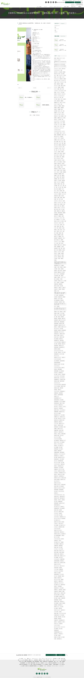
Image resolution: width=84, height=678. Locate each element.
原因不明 (55, 163)
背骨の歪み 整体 (63, 384)
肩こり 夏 (64, 418)
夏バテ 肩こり (56, 406)
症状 (54, 141)
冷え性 (60, 222)
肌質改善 (62, 151)
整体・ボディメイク (56, 136)
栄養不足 (55, 229)
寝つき (63, 222)
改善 (63, 126)
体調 (63, 190)
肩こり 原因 (63, 352)
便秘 (60, 226)
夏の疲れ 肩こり (60, 577)
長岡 (60, 97)
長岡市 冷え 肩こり (56, 496)
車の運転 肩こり (56, 540)
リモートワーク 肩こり (57, 625)
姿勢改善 (62, 253)
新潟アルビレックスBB (57, 73)
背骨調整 (62, 542)
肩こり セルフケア (56, 328)
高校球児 (63, 175)
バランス (55, 114)
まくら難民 (63, 168)
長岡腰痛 (64, 124)
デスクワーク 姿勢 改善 (57, 386)
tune (65, 134)
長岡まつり (55, 474)
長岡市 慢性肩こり (62, 391)
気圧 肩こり (61, 335)
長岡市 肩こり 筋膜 (56, 435)
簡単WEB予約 (77, 2)
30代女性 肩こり (62, 601)
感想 (63, 185)
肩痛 (58, 178)
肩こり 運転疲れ (62, 442)
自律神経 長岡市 (60, 501)
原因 (62, 143)
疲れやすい (55, 119)
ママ (54, 243)
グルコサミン (56, 200)
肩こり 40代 (62, 574)
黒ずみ (58, 122)
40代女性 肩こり (61, 633)
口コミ (61, 185)
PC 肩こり (64, 406)
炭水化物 (61, 190)
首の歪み (55, 234)
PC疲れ (59, 268)
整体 (18, 84)
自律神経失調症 (61, 214)
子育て (58, 190)
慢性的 (63, 192)
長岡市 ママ (61, 455)
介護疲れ (59, 253)
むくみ (60, 143)
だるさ (63, 236)
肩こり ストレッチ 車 (61, 469)
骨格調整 (60, 236)
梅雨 (56, 316)
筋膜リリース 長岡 (56, 285)
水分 (54, 219)
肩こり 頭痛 (62, 462)
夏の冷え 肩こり (56, 408)
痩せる (62, 158)
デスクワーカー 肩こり (57, 464)
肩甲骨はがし (59, 352)
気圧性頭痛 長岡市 (62, 360)
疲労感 (64, 117)
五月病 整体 (64, 270)
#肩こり (31, 115)
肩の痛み (59, 151)
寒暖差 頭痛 (59, 272)
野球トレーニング (56, 97)
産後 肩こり (55, 433)
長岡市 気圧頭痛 (56, 347)
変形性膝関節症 (59, 134)
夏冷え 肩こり (60, 418)
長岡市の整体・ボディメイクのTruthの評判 (59, 64)
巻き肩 (57, 243)
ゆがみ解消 (55, 185)
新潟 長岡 (55, 369)
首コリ (55, 306)
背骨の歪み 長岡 (56, 567)
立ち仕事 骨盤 (56, 275)
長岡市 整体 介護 (56, 630)
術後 (62, 187)
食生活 (55, 182)
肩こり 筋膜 (62, 364)
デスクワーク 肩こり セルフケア (58, 494)
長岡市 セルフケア (62, 416)
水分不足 (62, 221)
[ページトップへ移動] (67, 655)
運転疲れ (62, 258)
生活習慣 (58, 156)
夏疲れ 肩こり (56, 581)
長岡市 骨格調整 (60, 369)
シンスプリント (59, 202)
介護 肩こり (64, 287)
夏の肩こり (55, 425)
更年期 (55, 246)
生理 (58, 175)
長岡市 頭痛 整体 (62, 452)
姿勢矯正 (55, 175)
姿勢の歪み (55, 499)
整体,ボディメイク (59, 58)
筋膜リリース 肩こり (56, 442)
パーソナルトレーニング (61, 95)
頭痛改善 (55, 277)
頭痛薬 (58, 226)
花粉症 (61, 224)
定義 (54, 143)
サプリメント (60, 200)
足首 (58, 139)
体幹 (56, 187)
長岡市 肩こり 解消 (56, 377)
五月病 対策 (55, 280)
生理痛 (55, 199)
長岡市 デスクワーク (61, 423)
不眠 (65, 82)
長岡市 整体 (55, 238)
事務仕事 (55, 204)
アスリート (55, 151)
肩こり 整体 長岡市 (56, 360)
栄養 (55, 30)
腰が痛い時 (58, 100)
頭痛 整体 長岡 (60, 545)
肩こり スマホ (56, 511)
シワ (58, 124)
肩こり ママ (55, 460)
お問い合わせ (63, 68)
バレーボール (63, 207)
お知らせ (56, 31)
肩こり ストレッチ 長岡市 (57, 413)
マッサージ (58, 92)
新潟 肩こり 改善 (64, 477)
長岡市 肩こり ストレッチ (62, 325)
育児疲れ (59, 635)
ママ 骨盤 (65, 280)
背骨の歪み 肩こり (56, 333)
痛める (63, 160)
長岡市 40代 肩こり (62, 496)
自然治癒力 (62, 182)
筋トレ (58, 224)
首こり (55, 190)
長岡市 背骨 (59, 618)
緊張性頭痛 (59, 234)
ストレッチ (55, 87)
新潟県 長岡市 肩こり (61, 347)
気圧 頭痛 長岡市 (64, 330)
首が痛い (55, 126)
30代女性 (64, 161)
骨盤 (60, 102)
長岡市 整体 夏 (59, 450)
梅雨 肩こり (59, 389)
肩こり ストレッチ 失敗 (57, 462)
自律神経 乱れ (56, 469)
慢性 (61, 109)
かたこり (63, 131)
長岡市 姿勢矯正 (56, 503)
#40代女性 (38, 115)
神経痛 (61, 197)
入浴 (63, 224)
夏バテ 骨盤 (55, 457)
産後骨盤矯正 (58, 246)
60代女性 (63, 163)
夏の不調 (62, 538)
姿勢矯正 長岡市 (62, 559)
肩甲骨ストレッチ (56, 396)
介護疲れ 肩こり (61, 543)
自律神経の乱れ (60, 238)
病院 (65, 192)
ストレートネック (56, 217)
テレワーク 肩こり (62, 377)
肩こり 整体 (63, 272)
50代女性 (61, 165)
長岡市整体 (62, 107)
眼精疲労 (63, 241)
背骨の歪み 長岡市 (56, 399)
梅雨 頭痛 (59, 330)
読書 (65, 221)
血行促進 (55, 180)
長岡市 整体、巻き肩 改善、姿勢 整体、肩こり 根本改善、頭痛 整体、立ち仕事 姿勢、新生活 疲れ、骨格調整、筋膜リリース (60, 262)
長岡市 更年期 (61, 340)
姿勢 (54, 80)
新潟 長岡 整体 (56, 345)
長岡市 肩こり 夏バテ (61, 503)
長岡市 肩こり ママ (61, 345)
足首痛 (61, 85)
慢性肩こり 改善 (56, 547)
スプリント (62, 114)
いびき (64, 229)
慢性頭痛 (55, 311)
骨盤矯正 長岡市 (56, 430)
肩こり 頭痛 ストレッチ (57, 520)
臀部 (54, 161)
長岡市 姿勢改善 (56, 323)
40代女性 (64, 170)
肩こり (55, 75)
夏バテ (55, 231)
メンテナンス (56, 146)
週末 (58, 221)
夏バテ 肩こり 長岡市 (56, 594)
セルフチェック (56, 222)
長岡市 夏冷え (61, 408)
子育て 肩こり (56, 372)
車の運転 (58, 306)
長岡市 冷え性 (62, 464)
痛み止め (55, 221)
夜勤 (54, 209)
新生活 (62, 243)
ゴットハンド (58, 182)
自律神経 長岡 (56, 545)
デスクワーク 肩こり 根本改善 (58, 438)
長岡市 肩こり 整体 (56, 321)
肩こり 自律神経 (56, 447)
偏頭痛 (64, 197)
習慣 (57, 192)
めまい (58, 126)
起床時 (64, 200)
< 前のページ (20, 87)
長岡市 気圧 (60, 623)
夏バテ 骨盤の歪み (56, 440)
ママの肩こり (56, 523)
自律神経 (63, 156)
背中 (65, 90)
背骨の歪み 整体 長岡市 (57, 362)
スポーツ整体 (62, 73)
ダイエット (55, 95)
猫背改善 (55, 577)
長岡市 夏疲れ (60, 586)
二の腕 (55, 82)
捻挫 (62, 97)
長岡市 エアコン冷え (60, 428)
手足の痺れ (55, 212)
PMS (57, 199)
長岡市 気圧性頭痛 (60, 394)
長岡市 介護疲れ (63, 433)
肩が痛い (61, 153)
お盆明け (60, 611)
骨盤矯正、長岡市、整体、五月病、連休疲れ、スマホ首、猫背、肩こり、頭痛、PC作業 (60, 293)
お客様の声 (61, 136)
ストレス (61, 217)
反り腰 (63, 209)
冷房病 (55, 638)
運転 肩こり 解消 (56, 550)
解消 (64, 141)
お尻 (60, 178)
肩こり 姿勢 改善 (61, 486)
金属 (62, 199)
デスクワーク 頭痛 (60, 298)
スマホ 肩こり (60, 406)
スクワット (63, 148)
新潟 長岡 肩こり (61, 372)
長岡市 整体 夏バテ (56, 459)
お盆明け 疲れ (56, 591)
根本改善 (55, 207)
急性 (58, 153)
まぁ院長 (60, 603)
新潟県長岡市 (56, 325)
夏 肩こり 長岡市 (56, 552)
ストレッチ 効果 (56, 569)
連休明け (58, 282)
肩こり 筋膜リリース (60, 445)
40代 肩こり (59, 499)
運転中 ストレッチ (61, 550)
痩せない (65, 165)
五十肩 (55, 100)
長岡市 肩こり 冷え (63, 479)
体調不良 (55, 153)
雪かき (55, 170)
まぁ (63, 596)
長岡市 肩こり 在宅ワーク (57, 533)
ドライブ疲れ (61, 606)
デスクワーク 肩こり (56, 391)
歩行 (63, 146)
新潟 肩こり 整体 (56, 486)
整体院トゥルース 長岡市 (57, 572)
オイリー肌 (55, 124)
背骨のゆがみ (59, 163)
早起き (61, 229)
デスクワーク (60, 75)
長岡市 (55, 58)
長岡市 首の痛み (63, 484)
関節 (62, 173)
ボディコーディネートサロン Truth (58, 350)
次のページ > (49, 87)
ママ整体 (62, 246)
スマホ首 (63, 219)
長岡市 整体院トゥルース (57, 265)
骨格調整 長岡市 (56, 411)
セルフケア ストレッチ (57, 382)
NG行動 (55, 260)
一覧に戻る (34, 87)
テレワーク (59, 251)
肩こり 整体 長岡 (61, 467)
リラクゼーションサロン (57, 129)
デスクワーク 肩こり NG (57, 538)
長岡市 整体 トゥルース (62, 440)
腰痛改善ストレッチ (56, 102)
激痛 (57, 209)
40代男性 (55, 160)
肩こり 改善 (55, 418)
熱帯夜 (63, 591)
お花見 (55, 226)
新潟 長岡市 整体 (56, 401)
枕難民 (58, 197)
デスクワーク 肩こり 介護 (62, 613)
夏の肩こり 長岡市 (61, 552)
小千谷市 (65, 75)
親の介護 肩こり (63, 533)
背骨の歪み (61, 311)
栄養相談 (59, 107)
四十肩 (61, 170)
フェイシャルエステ (61, 90)
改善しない (59, 207)
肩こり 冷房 (63, 616)
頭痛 (62, 119)
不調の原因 (63, 180)
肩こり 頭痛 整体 (56, 596)
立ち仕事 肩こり (56, 472)
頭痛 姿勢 (60, 567)
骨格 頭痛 (55, 298)
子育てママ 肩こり (61, 523)
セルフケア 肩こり (56, 516)
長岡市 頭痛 (55, 330)
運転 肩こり (63, 357)
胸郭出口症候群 (60, 212)
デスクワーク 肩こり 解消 (57, 342)
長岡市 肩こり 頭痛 (56, 555)
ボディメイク (57, 28)
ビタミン (60, 192)
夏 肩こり (55, 443)
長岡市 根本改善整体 (56, 560)
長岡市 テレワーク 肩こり (57, 482)
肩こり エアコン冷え (61, 491)
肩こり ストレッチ (56, 355)
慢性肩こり (60, 287)
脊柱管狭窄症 (56, 173)
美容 (63, 80)
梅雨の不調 (55, 318)
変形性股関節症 (56, 214)
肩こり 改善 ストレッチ (62, 525)
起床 (59, 209)
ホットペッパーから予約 (70, 2)
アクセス (60, 68)
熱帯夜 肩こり (56, 589)
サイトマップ (61, 665)
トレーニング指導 (62, 121)
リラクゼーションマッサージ (57, 131)
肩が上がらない (59, 160)
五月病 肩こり (56, 289)
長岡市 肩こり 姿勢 (56, 601)
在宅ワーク (55, 251)
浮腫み (63, 112)
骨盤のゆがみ (56, 168)
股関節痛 (64, 212)
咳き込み (55, 202)
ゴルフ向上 (63, 102)
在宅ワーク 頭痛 (60, 270)
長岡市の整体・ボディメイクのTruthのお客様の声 (60, 66)
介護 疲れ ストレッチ (62, 555)
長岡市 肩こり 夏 (56, 420)
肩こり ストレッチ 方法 (57, 579)
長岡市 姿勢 (59, 343)
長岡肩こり (55, 109)
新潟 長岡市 (63, 374)
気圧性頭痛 (62, 316)
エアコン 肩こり (56, 513)
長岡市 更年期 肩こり (56, 574)
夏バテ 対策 (60, 628)
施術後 (57, 141)
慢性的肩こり (58, 219)
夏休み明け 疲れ (63, 584)
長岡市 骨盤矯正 (61, 489)
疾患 (54, 156)
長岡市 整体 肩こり (59, 638)
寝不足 (58, 231)
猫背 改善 (63, 499)
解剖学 (57, 295)
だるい (62, 141)
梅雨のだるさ (63, 318)
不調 (64, 139)
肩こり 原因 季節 (56, 543)
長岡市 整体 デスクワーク (62, 472)
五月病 (58, 229)
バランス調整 (56, 148)
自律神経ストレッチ (56, 416)
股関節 (55, 134)
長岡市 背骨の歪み (56, 403)
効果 (59, 141)
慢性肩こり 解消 (56, 613)
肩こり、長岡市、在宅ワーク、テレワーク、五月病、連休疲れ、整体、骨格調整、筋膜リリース (60, 309)
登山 (64, 202)
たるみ (61, 124)
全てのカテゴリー (57, 25)
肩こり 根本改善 (56, 338)
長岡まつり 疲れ (61, 430)
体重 (54, 192)
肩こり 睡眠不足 (56, 628)
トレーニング (59, 112)
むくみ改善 (59, 119)
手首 (60, 175)
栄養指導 (62, 87)
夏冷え (60, 540)
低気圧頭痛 (59, 318)
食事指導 (55, 122)
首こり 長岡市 (62, 594)
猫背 (57, 80)
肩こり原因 (55, 352)
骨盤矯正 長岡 (56, 421)
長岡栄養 (55, 107)
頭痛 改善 (55, 270)
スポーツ (55, 104)
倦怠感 (59, 195)
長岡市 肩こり (56, 287)
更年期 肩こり (61, 338)
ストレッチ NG (56, 423)
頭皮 (63, 231)
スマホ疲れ (55, 258)
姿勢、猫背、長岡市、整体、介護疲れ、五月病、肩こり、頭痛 (59, 304)
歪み (63, 217)
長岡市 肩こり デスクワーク (57, 357)
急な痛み (55, 197)
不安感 (55, 165)
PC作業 (59, 258)
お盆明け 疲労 (60, 589)
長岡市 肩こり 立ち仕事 (57, 364)
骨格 (64, 204)
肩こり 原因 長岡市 (63, 518)
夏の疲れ (64, 589)
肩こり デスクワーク (56, 481)
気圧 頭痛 (62, 268)
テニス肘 (60, 148)
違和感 (65, 187)
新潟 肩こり (55, 394)
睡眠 (64, 143)
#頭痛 (34, 115)
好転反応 (61, 204)
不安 (54, 158)
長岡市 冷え (55, 445)
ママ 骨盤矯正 (62, 282)
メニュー (64, 58)
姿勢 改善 (60, 513)
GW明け (64, 311)
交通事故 (55, 139)
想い (61, 139)
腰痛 (57, 75)
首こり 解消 (55, 635)
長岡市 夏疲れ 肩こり (61, 620)
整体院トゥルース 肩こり (57, 484)
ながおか (59, 104)
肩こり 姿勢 (60, 447)
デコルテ (58, 82)
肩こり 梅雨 (61, 328)
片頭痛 (62, 234)
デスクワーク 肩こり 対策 (57, 367)
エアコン (61, 231)
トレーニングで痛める (59, 161)
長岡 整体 (63, 289)
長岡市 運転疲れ (56, 599)
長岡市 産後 (60, 608)
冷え (63, 494)
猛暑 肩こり (55, 586)
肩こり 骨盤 (61, 285)
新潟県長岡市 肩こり (56, 379)
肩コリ (61, 126)
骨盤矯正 (55, 117)
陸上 (59, 114)
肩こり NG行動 (62, 459)
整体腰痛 (55, 112)
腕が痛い (64, 153)
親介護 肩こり (62, 506)
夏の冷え (59, 433)
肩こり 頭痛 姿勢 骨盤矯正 (57, 535)
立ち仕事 (62, 195)
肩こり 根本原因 (56, 603)
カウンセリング (58, 158)
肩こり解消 (55, 616)
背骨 (58, 311)
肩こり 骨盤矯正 (56, 557)
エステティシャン (56, 78)
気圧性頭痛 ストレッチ (62, 516)
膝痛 (59, 85)
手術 (59, 199)
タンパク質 (59, 187)
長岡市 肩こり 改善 (62, 333)
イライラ (55, 224)
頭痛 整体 (60, 289)
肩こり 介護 (55, 501)
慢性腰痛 (59, 109)
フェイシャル (61, 82)
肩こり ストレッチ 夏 (56, 518)
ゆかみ (58, 204)
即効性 (63, 134)
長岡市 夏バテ (60, 421)
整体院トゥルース (60, 280)
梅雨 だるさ (63, 343)
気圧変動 (59, 277)
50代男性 (58, 170)
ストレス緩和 (59, 180)
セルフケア (55, 256)
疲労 (58, 185)
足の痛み (58, 165)
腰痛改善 (62, 100)
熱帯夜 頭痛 (60, 596)
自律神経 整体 (61, 569)
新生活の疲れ (56, 248)
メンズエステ (56, 90)
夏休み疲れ (60, 591)
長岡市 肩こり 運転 (62, 379)
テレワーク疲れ (56, 611)
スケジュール (56, 68)
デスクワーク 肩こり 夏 (57, 528)
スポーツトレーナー (56, 121)
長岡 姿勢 (64, 603)
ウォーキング (60, 146)
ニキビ (61, 122)
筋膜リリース (56, 236)
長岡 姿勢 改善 (56, 467)
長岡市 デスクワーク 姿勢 (57, 521)
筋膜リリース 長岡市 (56, 335)
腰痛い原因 (61, 78)
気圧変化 (55, 313)
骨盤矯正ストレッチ (60, 117)
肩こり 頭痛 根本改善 (56, 300)
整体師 (55, 92)
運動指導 (59, 87)
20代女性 (60, 168)
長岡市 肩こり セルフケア (57, 477)
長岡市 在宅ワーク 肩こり (61, 457)
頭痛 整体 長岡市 (61, 295)
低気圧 (59, 316)
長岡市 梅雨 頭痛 (62, 321)
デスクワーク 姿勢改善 (62, 401)
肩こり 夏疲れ (56, 608)
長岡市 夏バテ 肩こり (61, 411)
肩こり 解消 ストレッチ (57, 542)
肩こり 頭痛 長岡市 (62, 508)
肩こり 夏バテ (61, 435)
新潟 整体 (63, 521)
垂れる (63, 178)
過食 (60, 156)
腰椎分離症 (60, 173)
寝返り (63, 226)
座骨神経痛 (55, 178)
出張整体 (65, 78)
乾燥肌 (64, 122)
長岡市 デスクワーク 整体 (61, 474)
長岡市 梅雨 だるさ (56, 340)
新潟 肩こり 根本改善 (56, 479)
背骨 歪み (63, 535)
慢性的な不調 (56, 195)
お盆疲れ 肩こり (56, 620)
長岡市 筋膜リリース (56, 455)
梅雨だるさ (63, 367)
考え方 (57, 143)
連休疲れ (65, 267)
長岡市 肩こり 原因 (61, 323)
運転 (59, 243)
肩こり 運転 (55, 343)
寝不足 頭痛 (59, 616)
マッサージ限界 (62, 313)
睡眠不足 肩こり (61, 581)
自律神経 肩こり (63, 342)
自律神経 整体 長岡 (56, 452)
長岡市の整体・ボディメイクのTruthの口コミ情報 (60, 62)
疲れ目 (64, 85)
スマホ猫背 (55, 268)
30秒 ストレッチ (56, 623)
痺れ (59, 80)
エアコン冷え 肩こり (56, 559)
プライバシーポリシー (57, 70)
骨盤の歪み (59, 256)
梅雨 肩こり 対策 (63, 386)
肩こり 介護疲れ (56, 525)
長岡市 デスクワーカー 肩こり (58, 530)
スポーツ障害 (62, 92)
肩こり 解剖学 (61, 399)
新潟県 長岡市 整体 (60, 460)
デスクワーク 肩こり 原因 (57, 384)
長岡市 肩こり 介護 (61, 420)
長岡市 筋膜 (55, 618)
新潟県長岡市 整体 (56, 508)
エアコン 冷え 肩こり (60, 443)
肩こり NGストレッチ (57, 506)
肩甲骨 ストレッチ (56, 606)
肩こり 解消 (55, 374)
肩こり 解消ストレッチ (57, 584)
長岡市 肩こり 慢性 (61, 511)
